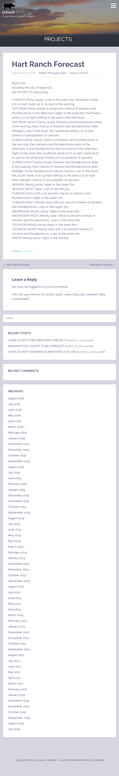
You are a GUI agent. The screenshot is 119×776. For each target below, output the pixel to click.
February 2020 (17, 689)
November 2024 (18, 501)
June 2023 (14, 598)
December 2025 (18, 444)
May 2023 (14, 603)
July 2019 (14, 729)
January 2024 (16, 558)
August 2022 (16, 655)
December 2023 (18, 563)
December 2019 (18, 700)
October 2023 (17, 575)
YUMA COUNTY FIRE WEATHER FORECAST (36, 340)
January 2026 (16, 438)
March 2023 (15, 615)
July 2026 (14, 404)
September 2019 (19, 717)
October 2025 (17, 455)
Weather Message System (52, 73)
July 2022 (14, 660)
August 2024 (16, 518)
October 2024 (17, 506)
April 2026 (14, 421)
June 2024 (14, 529)
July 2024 (14, 524)
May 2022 (14, 672)
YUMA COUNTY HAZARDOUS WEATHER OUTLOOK (42, 351)
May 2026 (14, 415)
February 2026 (17, 432)
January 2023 (16, 626)
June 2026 (14, 409)
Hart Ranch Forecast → (102, 264)
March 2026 (15, 427)
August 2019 (16, 723)
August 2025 (16, 467)
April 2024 (14, 541)
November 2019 (18, 706)
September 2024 (19, 512)
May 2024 (14, 535)
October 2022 (17, 643)
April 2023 (14, 609)
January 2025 (16, 489)
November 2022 (18, 638)
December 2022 (18, 632)
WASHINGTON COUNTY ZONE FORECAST (36, 346)
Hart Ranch (27, 251)
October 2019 (17, 712)
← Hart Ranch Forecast (16, 264)
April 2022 (14, 677)
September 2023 (19, 581)
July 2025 (14, 472)
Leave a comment (78, 73)
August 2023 (16, 586)
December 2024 (18, 495)
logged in (35, 286)
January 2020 (16, 695)
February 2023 (17, 620)
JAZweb (8, 12)
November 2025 (18, 449)
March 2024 (15, 546)
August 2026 (16, 398)
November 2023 (18, 569)
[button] (114, 6)
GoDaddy (98, 760)
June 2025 (14, 478)
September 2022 (19, 649)
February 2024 (17, 552)
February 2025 (17, 484)
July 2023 (14, 592)
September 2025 (19, 461)
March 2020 (15, 683)
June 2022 (14, 666)
